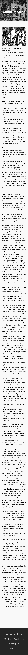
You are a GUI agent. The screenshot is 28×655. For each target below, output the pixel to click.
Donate (15, 648)
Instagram (14, 644)
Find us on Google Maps (14, 639)
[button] (26, 2)
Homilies (14, 7)
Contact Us (15, 634)
